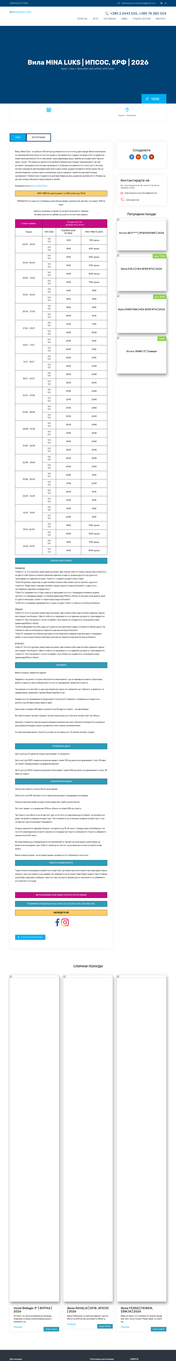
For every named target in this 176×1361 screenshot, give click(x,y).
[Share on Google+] (138, 157)
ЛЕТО (95, 18)
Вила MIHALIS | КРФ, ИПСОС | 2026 (88, 1309)
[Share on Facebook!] (131, 157)
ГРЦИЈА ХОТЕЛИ (141, 18)
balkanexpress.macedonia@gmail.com (138, 3)
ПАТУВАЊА (110, 18)
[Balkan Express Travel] (20, 12)
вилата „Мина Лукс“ (38, 186)
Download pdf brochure (32, 937)
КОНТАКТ (161, 18)
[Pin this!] (151, 157)
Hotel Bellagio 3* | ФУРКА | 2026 (33, 1309)
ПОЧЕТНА (82, 18)
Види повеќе (51, 1329)
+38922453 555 (132, 200)
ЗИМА (124, 18)
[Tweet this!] (145, 157)
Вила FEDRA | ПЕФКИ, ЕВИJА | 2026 (137, 1309)
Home (64, 69)
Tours (72, 69)
